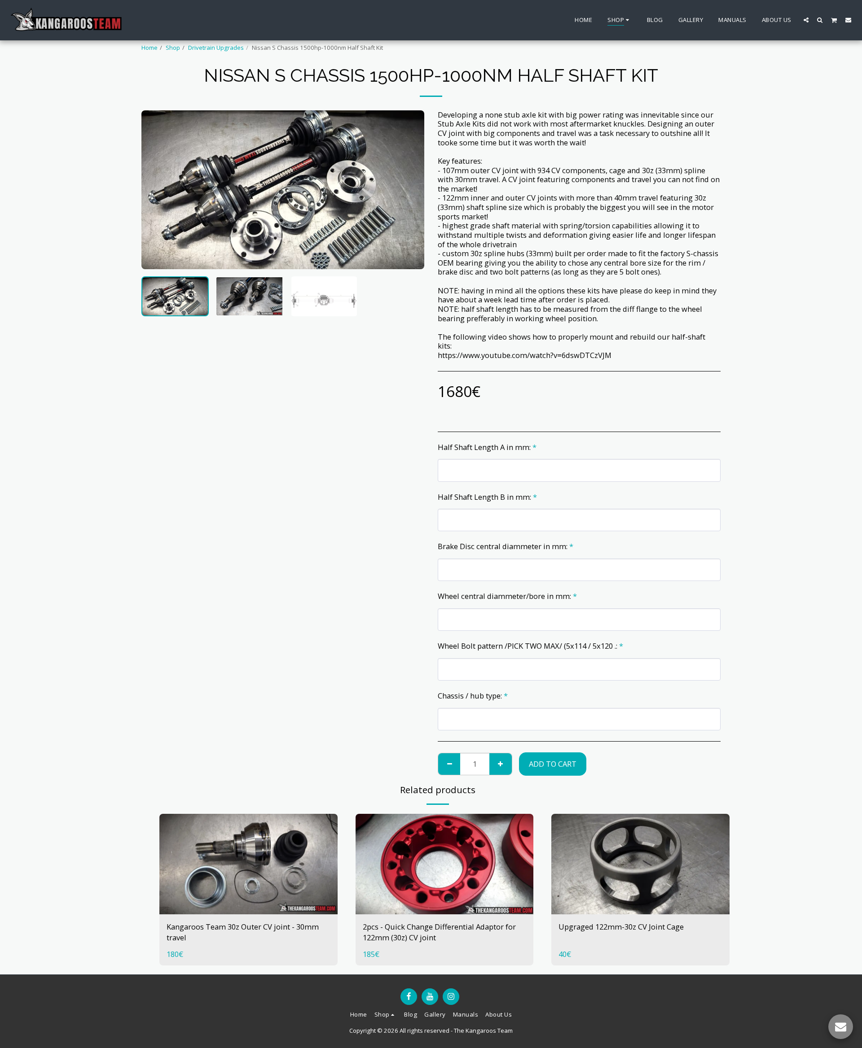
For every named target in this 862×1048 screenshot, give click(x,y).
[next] (410, 190)
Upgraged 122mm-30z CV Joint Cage (621, 926)
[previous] (156, 190)
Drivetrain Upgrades (216, 48)
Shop (173, 48)
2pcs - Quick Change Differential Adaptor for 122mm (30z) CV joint (439, 932)
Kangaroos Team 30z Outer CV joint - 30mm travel (243, 932)
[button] (806, 20)
